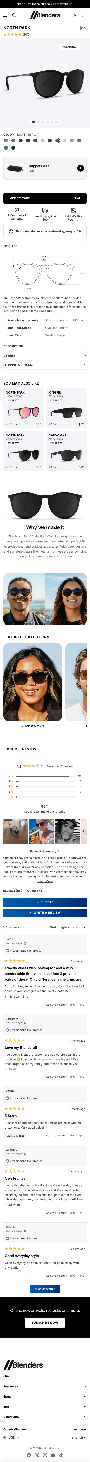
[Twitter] (37, 1455)
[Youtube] (52, 1455)
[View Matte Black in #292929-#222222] (66, 413)
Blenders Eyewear (50, 1448)
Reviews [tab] (12, 892)
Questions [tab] (34, 892)
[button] (45, 34)
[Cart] (84, 15)
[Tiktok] (61, 1455)
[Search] (14, 15)
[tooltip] (58, 851)
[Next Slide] (83, 831)
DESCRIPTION (13, 346)
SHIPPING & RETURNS (18, 365)
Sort (53, 927)
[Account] (75, 15)
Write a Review (55, 914)
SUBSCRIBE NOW (45, 1322)
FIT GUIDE (10, 246)
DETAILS (9, 355)
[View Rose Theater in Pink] (23, 413)
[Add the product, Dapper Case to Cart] (80, 168)
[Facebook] (28, 1455)
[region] (45, 831)
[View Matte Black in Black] (66, 456)
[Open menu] (5, 15)
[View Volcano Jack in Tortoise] (23, 456)
